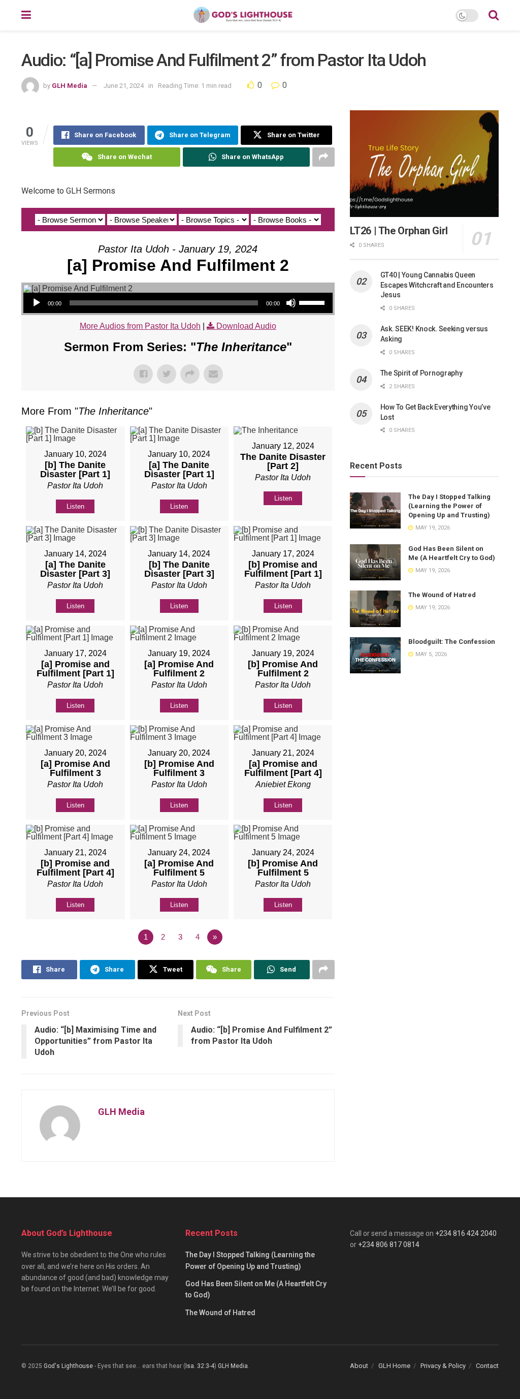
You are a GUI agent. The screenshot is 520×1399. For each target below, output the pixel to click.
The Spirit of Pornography (421, 373)
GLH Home (394, 1366)
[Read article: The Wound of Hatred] (375, 608)
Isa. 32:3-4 (199, 1366)
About (359, 1366)
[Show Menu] (26, 15)
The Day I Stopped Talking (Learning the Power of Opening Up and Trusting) (449, 506)
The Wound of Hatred (442, 595)
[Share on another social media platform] (323, 157)
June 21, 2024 (124, 85)
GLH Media (69, 85)
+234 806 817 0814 (388, 1244)
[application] (178, 303)
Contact (487, 1366)
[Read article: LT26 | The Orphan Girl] (424, 163)
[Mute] (291, 303)
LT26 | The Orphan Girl (399, 231)
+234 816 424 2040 (466, 1233)
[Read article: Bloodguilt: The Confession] (375, 655)
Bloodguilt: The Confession (451, 641)
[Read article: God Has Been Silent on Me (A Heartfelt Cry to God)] (375, 562)
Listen (75, 506)
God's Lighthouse (68, 1366)
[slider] (313, 302)
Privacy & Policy (443, 1366)
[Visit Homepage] (243, 15)
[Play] (36, 303)
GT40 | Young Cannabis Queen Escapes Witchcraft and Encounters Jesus (437, 285)
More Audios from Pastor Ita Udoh (140, 326)
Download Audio (246, 326)
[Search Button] (494, 15)
